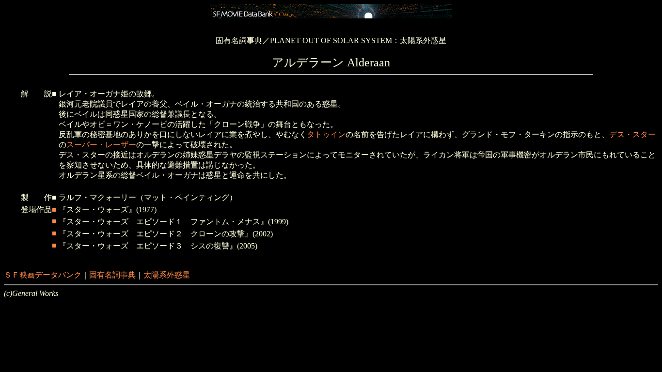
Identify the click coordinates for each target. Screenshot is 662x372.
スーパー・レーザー (101, 144)
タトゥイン (326, 134)
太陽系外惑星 (166, 275)
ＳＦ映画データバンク (42, 275)
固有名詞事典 (112, 275)
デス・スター (632, 134)
